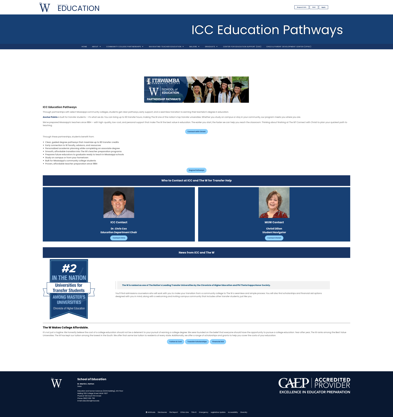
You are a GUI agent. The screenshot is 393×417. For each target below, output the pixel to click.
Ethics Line (184, 412)
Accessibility (233, 412)
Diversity (243, 412)
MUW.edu (151, 412)
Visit (314, 7)
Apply (323, 7)
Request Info (301, 7)
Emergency (203, 412)
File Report (173, 412)
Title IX (193, 412)
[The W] (45, 7)
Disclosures (162, 412)
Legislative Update (218, 412)
